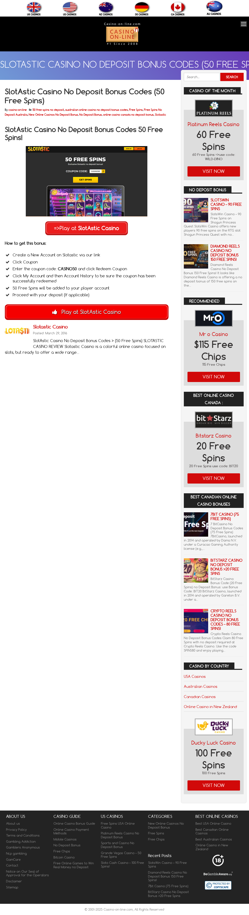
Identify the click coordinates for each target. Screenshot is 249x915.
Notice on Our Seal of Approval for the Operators (27, 873)
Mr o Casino (213, 334)
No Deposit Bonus (90, 114)
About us (13, 823)
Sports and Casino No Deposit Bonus (117, 845)
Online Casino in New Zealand (210, 706)
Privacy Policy (16, 829)
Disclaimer (14, 881)
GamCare (13, 859)
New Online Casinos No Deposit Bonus (53, 114)
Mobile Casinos (65, 839)
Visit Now (214, 171)
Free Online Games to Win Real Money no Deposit (73, 865)
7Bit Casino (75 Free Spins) (225, 516)
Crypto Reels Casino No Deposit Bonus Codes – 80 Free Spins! (225, 620)
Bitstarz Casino (213, 436)
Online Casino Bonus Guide (74, 823)
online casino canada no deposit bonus (128, 114)
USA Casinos (195, 676)
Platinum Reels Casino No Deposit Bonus (120, 835)
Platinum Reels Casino (214, 124)
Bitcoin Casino (64, 857)
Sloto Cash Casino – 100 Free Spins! (122, 864)
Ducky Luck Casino (213, 743)
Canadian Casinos (200, 696)
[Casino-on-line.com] (122, 45)
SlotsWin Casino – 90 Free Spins (226, 204)
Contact (12, 865)
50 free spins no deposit (48, 110)
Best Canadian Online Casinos (212, 831)
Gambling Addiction (21, 841)
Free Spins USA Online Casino (118, 825)
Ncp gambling (16, 853)
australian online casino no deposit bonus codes (96, 110)
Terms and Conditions (23, 835)
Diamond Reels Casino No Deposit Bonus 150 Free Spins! (225, 253)
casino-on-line (18, 110)
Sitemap (12, 887)
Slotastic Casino (50, 327)
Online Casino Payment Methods (71, 831)
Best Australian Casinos (214, 839)
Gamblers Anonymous (23, 847)
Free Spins (136, 110)
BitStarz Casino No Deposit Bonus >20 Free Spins (226, 567)
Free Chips (61, 851)
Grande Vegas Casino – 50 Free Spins (121, 855)
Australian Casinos (200, 686)
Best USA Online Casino (213, 823)
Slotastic (160, 114)
